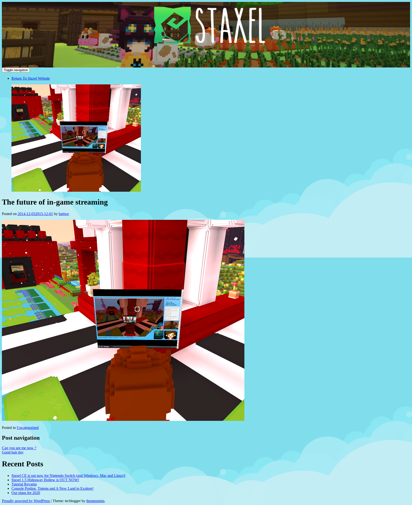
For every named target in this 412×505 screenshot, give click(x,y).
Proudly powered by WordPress (26, 501)
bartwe (64, 214)
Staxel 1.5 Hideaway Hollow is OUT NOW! (45, 480)
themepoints (95, 501)
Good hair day (13, 452)
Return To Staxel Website (30, 78)
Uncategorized (28, 428)
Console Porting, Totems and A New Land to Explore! (52, 488)
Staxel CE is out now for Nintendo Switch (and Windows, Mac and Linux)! (68, 476)
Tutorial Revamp (24, 484)
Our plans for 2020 (25, 493)
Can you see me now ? (19, 448)
